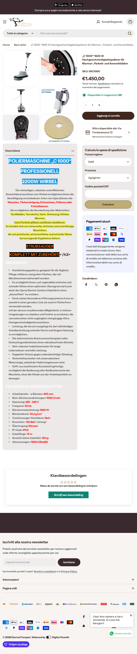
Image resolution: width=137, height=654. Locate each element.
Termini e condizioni (45, 571)
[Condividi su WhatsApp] (116, 285)
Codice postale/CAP (97, 186)
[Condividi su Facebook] (86, 285)
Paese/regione (94, 154)
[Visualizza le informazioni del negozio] (128, 132)
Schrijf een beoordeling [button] (68, 495)
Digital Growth (60, 637)
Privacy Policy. (69, 571)
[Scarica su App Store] (77, 4)
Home (6, 44)
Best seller (20, 44)
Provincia (90, 170)
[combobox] (68, 33)
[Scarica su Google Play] (61, 4)
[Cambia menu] (5, 22)
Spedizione (104, 83)
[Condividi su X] (96, 285)
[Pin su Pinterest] (106, 285)
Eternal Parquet (21, 637)
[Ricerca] (130, 33)
